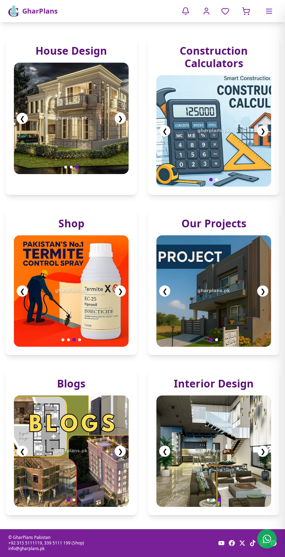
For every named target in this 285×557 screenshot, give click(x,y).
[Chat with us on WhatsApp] (267, 539)
